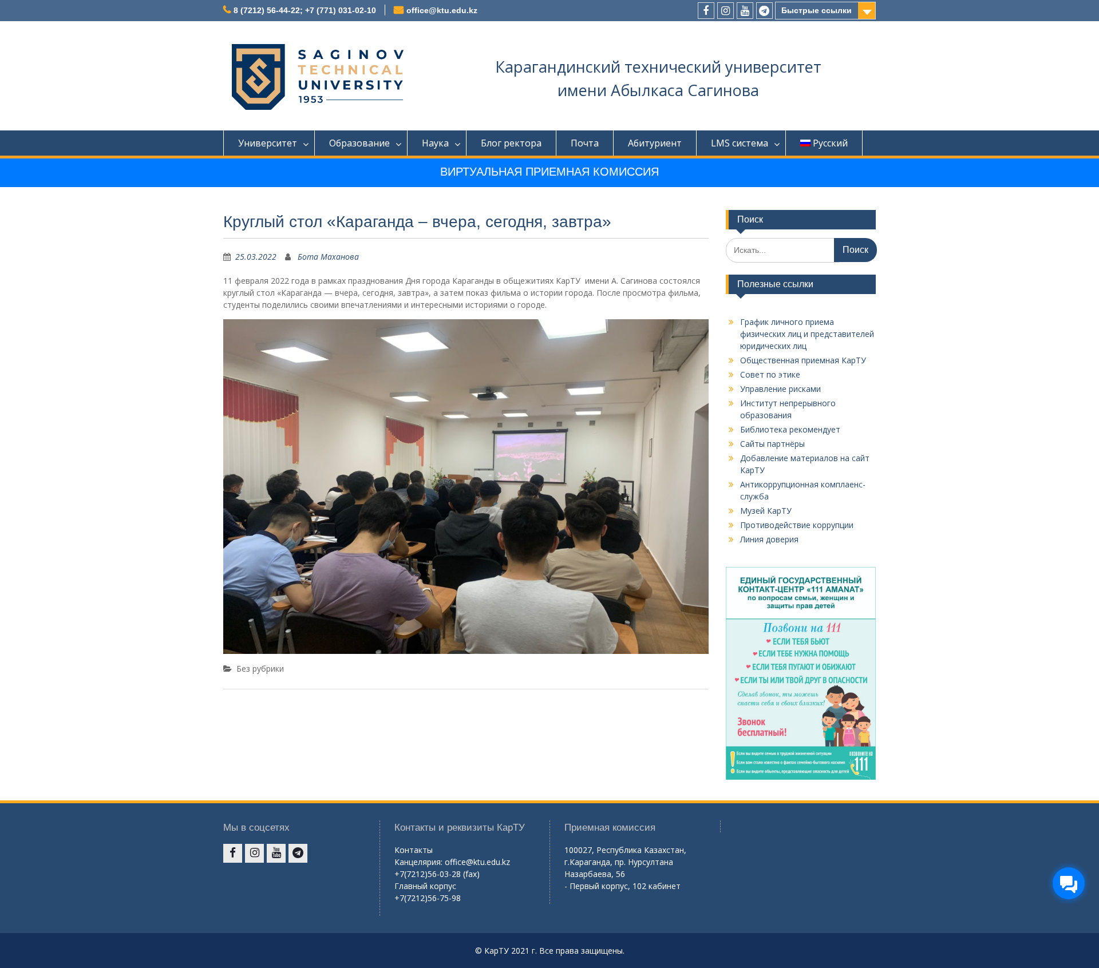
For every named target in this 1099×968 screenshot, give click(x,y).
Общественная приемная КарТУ (803, 360)
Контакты (413, 849)
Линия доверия (769, 539)
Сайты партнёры (772, 443)
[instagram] (725, 10)
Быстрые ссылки (816, 10)
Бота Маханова (328, 256)
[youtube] (745, 10)
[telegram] (764, 10)
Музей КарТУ (766, 510)
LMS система (739, 143)
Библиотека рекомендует (790, 429)
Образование (359, 143)
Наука (435, 143)
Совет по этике (770, 374)
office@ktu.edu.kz (441, 10)
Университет (267, 143)
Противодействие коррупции (796, 524)
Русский (830, 143)
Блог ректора (511, 143)
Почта (585, 143)
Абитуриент (655, 143)
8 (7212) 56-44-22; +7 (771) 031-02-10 (305, 10)
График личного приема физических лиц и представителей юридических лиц (807, 333)
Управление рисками (780, 388)
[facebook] (706, 10)
